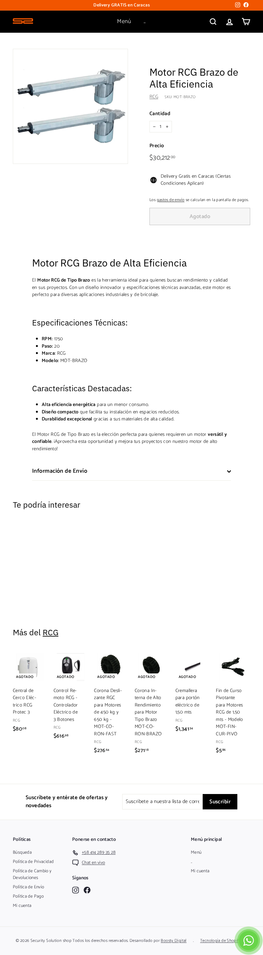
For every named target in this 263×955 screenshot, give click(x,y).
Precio (156, 146)
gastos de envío (171, 200)
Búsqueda (22, 852)
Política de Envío (28, 887)
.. (145, 21)
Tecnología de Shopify (220, 940)
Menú (124, 21)
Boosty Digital (173, 940)
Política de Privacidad (33, 862)
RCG (153, 97)
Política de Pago (28, 896)
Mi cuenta (22, 905)
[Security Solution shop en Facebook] (87, 890)
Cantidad (159, 114)
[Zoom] (70, 106)
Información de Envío (59, 471)
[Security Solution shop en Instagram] (75, 890)
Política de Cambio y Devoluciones (32, 874)
